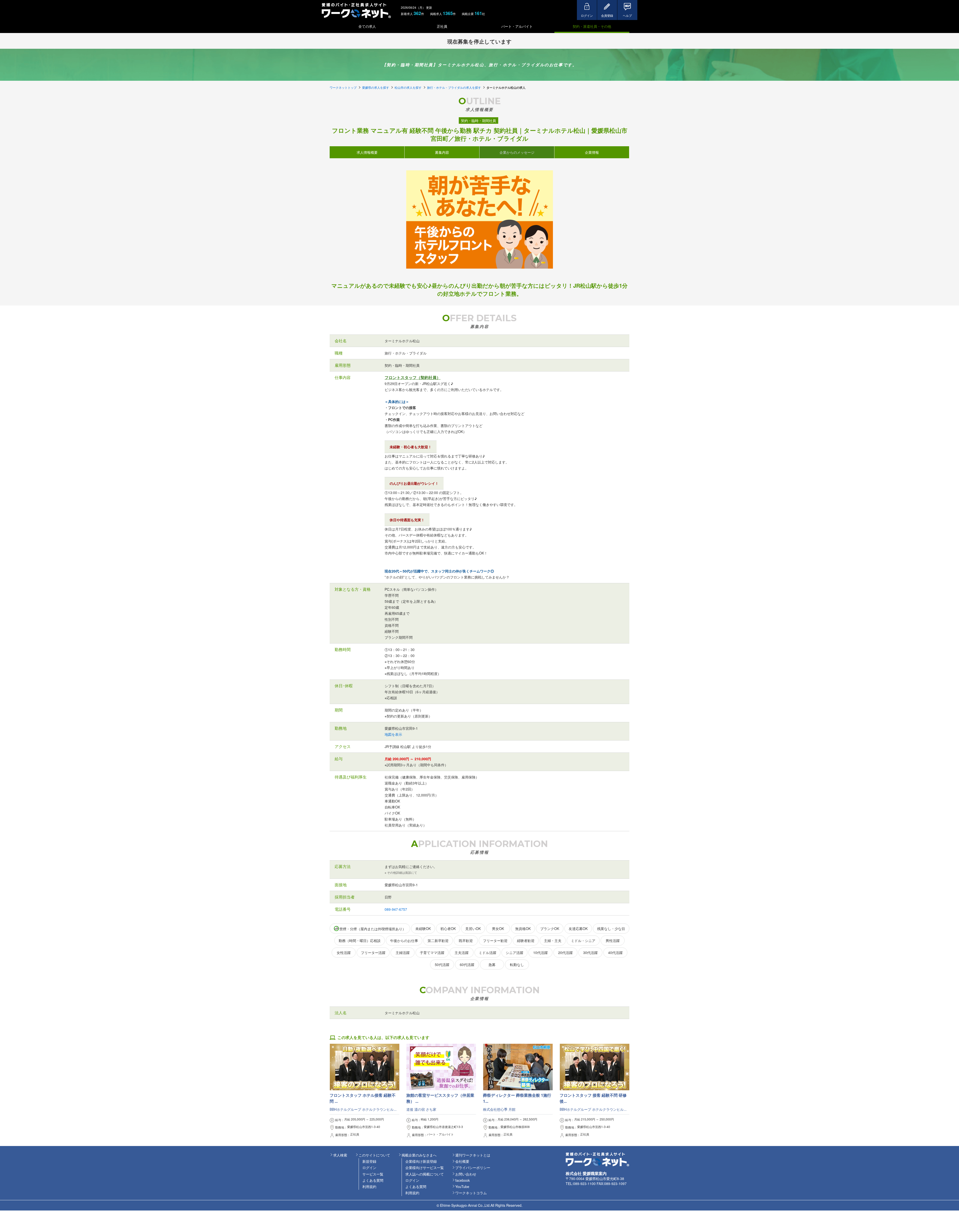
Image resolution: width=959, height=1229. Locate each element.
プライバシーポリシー (472, 1167)
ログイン (369, 1167)
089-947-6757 (396, 909)
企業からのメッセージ (516, 152)
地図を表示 (393, 734)
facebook (462, 1180)
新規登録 (369, 1161)
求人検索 (340, 1155)
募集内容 (442, 152)
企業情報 (592, 152)
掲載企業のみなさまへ (419, 1155)
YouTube (462, 1186)
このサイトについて (374, 1155)
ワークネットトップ (343, 87)
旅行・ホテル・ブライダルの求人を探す (454, 87)
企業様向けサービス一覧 (424, 1167)
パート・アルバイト (517, 26)
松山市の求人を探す (408, 87)
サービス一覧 (372, 1174)
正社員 (442, 26)
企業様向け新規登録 (421, 1161)
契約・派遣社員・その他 (592, 26)
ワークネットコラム (471, 1192)
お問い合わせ (465, 1174)
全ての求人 (367, 26)
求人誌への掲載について (424, 1174)
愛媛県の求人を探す (375, 87)
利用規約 (369, 1186)
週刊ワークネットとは (472, 1155)
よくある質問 (372, 1180)
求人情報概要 (367, 152)
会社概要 (462, 1161)
